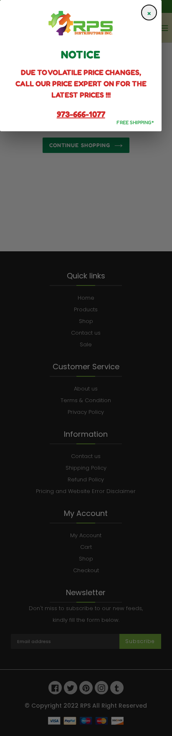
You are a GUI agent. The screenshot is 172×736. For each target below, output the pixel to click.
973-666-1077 (81, 114)
